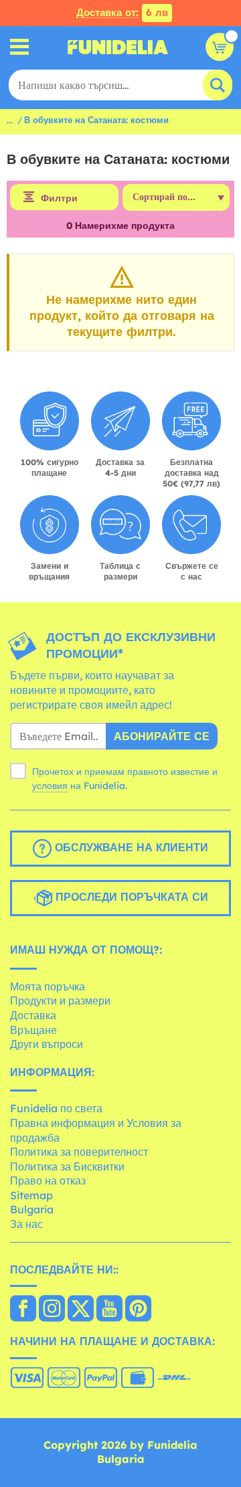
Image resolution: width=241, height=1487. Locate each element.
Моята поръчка (47, 986)
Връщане (33, 1030)
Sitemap (31, 1195)
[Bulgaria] (23, 1309)
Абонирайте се (162, 736)
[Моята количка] (220, 47)
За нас (26, 1224)
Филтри (59, 198)
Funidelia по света (56, 1108)
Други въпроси (46, 1044)
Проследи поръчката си (130, 896)
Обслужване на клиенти (130, 847)
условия (50, 786)
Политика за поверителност (79, 1151)
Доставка (33, 1015)
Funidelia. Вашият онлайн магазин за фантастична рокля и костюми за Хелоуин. (118, 46)
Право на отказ (48, 1180)
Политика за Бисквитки (67, 1166)
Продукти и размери (60, 1000)
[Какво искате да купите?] (19, 47)
